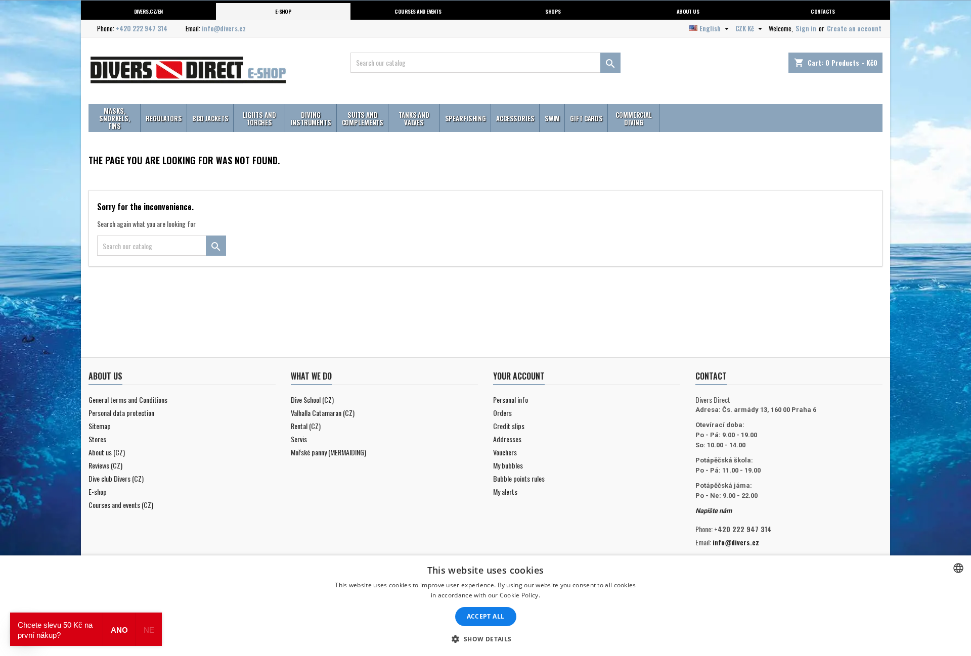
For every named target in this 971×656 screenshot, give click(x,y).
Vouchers (505, 452)
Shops (552, 11)
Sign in (806, 28)
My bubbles (508, 465)
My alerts (505, 491)
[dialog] (485, 605)
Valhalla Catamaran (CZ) (323, 412)
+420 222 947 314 (141, 28)
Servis (299, 439)
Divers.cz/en (148, 11)
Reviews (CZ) (105, 465)
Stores (97, 439)
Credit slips (508, 425)
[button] (485, 639)
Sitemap (100, 425)
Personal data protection (121, 412)
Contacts (822, 11)
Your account (519, 376)
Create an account (854, 28)
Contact (711, 376)
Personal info (510, 399)
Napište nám (713, 510)
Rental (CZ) (306, 425)
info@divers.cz (224, 28)
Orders (502, 412)
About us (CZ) (107, 452)
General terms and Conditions (128, 399)
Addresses (507, 439)
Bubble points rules (519, 478)
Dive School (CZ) (312, 399)
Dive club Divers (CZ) (116, 478)
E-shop (283, 11)
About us (688, 11)
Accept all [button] (486, 616)
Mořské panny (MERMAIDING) (328, 452)
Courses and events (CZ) (121, 504)
